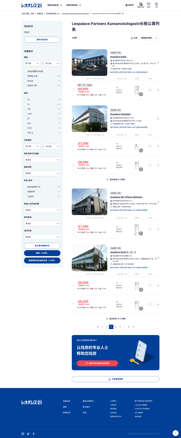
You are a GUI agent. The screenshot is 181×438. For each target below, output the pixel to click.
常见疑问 (86, 407)
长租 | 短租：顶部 (28, 13)
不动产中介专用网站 (142, 409)
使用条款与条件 (115, 416)
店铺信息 (40, 13)
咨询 (84, 413)
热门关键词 (139, 413)
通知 (65, 407)
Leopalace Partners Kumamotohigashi (75, 13)
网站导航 (138, 416)
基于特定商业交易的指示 (143, 401)
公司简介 (113, 401)
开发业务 (113, 405)
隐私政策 (113, 409)
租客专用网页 (88, 401)
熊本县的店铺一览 (52, 13)
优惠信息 (66, 401)
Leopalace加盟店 (141, 405)
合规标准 (113, 413)
